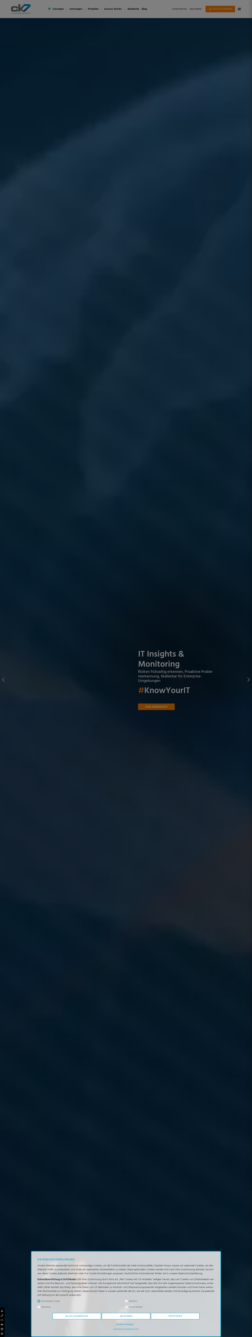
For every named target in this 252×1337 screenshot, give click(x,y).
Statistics (133, 1301)
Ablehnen (126, 1316)
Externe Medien (136, 1307)
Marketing (45, 1307)
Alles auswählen (76, 1316)
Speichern (175, 1316)
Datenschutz (132, 1329)
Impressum (118, 1329)
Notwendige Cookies (50, 1301)
